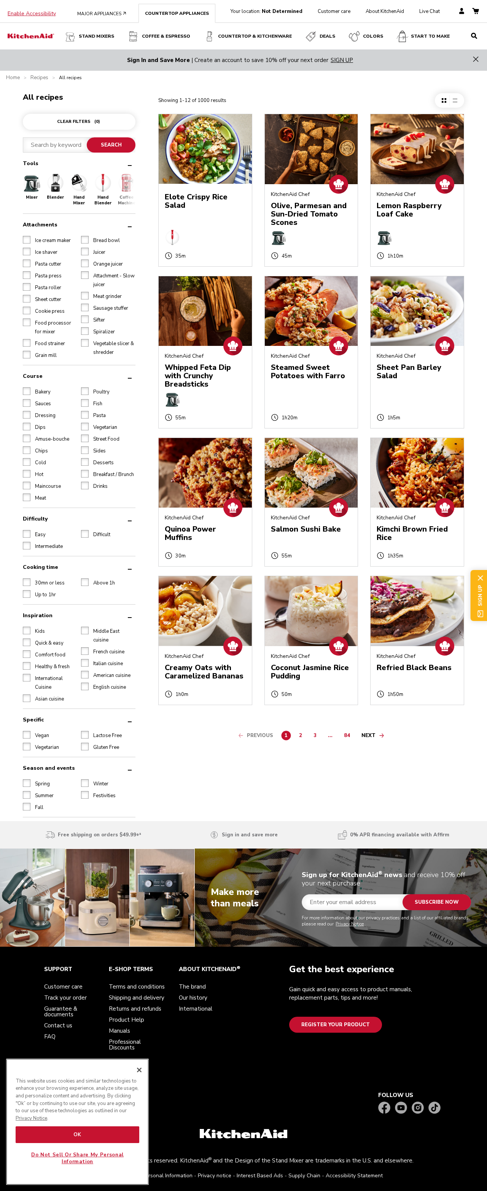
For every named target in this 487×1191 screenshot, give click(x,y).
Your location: (266, 11)
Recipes (39, 77)
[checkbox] (26, 240)
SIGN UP (342, 60)
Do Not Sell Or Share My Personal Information (77, 1158)
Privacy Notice (350, 924)
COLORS (373, 36)
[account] (461, 11)
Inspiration (38, 615)
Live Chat (429, 11)
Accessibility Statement (354, 1175)
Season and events (49, 768)
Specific (33, 719)
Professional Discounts (125, 1044)
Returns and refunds (135, 1009)
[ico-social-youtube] (401, 1108)
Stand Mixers (96, 36)
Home (13, 77)
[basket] (475, 11)
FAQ (50, 1036)
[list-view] (454, 100)
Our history (193, 998)
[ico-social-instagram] (417, 1108)
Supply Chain (304, 1175)
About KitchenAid (385, 11)
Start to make (430, 36)
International (195, 1009)
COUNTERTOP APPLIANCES (177, 13)
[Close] (139, 1070)
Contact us (58, 1025)
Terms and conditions (137, 986)
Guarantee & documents (60, 1011)
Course (33, 376)
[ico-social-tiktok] (434, 1108)
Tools (30, 163)
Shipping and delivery (136, 998)
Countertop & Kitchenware (255, 36)
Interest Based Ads (260, 1175)
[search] (474, 36)
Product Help (126, 1020)
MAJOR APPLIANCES (101, 14)
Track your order (65, 998)
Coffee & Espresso (166, 36)
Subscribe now (437, 902)
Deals (327, 36)
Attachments (40, 224)
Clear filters (78, 121)
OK (77, 1134)
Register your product (335, 1024)
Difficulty (35, 518)
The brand (192, 986)
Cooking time (40, 567)
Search (111, 145)
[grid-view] (444, 100)
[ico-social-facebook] (384, 1108)
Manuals (119, 1031)
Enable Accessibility (32, 14)
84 (349, 736)
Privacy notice (214, 1175)
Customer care (334, 11)
